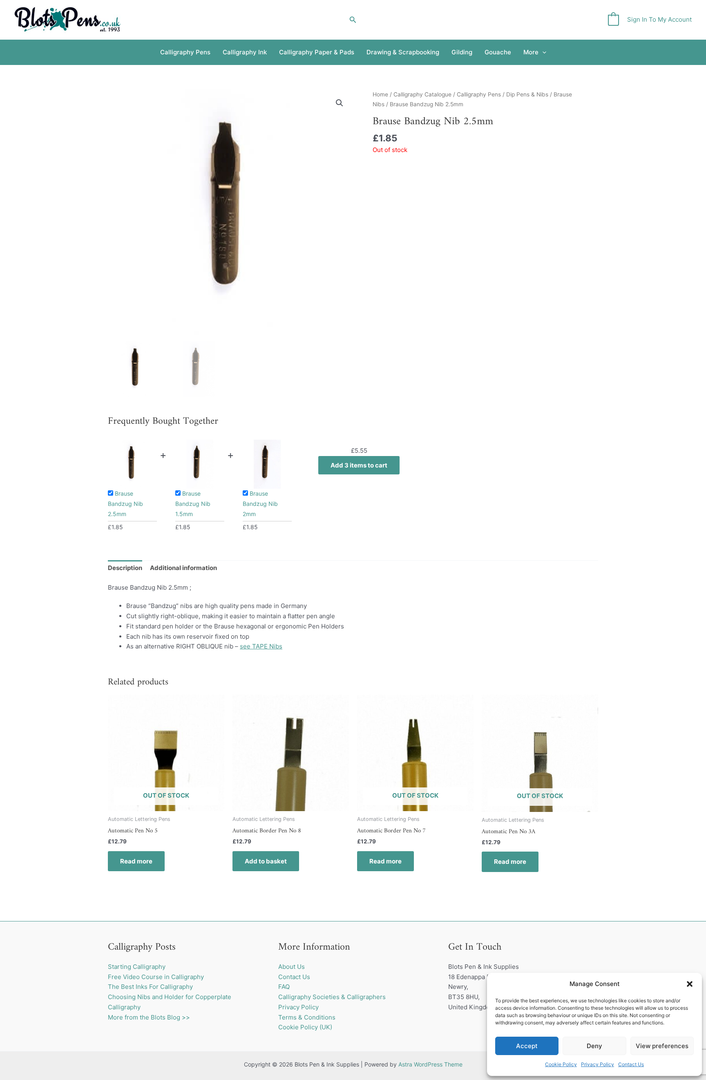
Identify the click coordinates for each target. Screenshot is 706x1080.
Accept (527, 1046)
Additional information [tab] (183, 568)
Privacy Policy (597, 1064)
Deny (594, 1046)
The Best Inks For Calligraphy (150, 987)
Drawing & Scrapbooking (402, 52)
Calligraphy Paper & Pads (316, 52)
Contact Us (631, 1064)
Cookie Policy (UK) (305, 1027)
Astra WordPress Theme (430, 1064)
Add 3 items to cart (359, 465)
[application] (542, 52)
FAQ (284, 987)
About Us (291, 966)
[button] (690, 984)
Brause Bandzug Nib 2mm (260, 503)
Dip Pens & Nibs (527, 94)
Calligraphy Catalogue (422, 94)
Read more (136, 861)
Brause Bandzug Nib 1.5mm (192, 503)
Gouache (498, 52)
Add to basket (266, 861)
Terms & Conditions (306, 1017)
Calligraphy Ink (245, 52)
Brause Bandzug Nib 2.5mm (125, 503)
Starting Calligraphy (136, 966)
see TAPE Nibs (261, 646)
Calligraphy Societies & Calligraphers (332, 997)
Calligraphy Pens (185, 52)
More (530, 52)
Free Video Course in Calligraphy (156, 977)
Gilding (461, 52)
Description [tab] (125, 568)
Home (380, 94)
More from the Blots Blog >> (149, 1017)
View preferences (662, 1046)
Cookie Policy (561, 1064)
